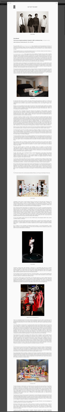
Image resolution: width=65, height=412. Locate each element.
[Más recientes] (9, 3)
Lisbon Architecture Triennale (26, 45)
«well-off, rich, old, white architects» (30, 153)
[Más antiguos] (10, 3)
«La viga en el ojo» (46, 40)
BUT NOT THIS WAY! (32, 7)
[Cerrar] (56, 3)
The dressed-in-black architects (18, 53)
